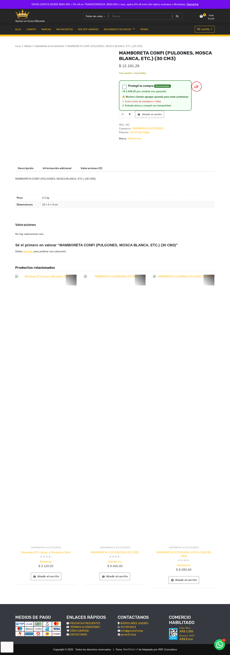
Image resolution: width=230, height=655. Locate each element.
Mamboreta (134, 138)
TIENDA (28, 46)
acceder (28, 251)
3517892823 (128, 627)
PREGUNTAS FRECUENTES (85, 623)
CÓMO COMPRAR (79, 630)
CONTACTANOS (78, 634)
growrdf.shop (128, 634)
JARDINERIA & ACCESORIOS (49, 46)
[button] (219, 644)
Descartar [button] (193, 4)
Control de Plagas (140, 132)
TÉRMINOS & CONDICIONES (85, 627)
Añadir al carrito (152, 114)
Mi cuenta (203, 29)
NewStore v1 (130, 649)
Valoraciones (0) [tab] (91, 168)
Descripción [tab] (25, 168)
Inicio (18, 46)
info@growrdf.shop (132, 630)
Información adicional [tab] (57, 168)
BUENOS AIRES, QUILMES (134, 623)
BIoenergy (46, 561)
